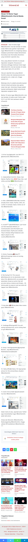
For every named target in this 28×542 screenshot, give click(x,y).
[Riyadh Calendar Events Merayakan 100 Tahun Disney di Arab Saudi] (21, 462)
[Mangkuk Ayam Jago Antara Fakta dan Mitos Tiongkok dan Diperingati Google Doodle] (21, 481)
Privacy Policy (20, 534)
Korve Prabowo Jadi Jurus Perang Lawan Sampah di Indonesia (6, 507)
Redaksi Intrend (5, 21)
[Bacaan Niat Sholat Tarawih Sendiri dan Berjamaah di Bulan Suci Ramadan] (5, 133)
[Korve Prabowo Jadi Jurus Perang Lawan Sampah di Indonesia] (7, 500)
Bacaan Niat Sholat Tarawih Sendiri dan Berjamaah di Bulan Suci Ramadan (18, 133)
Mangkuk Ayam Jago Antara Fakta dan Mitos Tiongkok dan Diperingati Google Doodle (21, 488)
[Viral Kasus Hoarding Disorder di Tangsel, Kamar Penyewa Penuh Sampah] (5, 112)
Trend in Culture (5, 11)
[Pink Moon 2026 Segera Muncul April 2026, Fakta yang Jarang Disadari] (21, 500)
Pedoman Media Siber (10, 534)
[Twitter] (7, 449)
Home (5, 531)
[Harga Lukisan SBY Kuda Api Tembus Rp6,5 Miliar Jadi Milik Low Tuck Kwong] (7, 462)
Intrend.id (19, 529)
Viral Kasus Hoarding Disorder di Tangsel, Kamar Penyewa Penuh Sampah (18, 112)
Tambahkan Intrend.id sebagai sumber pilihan (15, 438)
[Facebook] (4, 449)
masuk (8, 520)
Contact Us (21, 531)
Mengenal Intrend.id (13, 531)
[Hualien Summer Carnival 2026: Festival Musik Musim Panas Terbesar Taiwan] (7, 481)
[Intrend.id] (14, 5)
